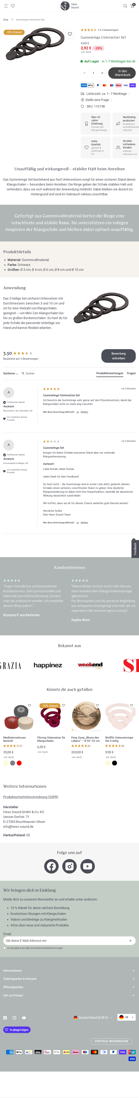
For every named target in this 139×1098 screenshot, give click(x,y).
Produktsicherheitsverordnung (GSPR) (30, 797)
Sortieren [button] (9, 373)
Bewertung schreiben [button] (118, 356)
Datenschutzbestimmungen (49, 948)
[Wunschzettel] (13, 6)
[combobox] (126, 1017)
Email (7, 934)
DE (126, 1017)
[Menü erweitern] (6, 6)
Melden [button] (84, 412)
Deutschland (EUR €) (93, 1017)
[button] (132, 6)
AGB (27, 948)
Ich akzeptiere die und (35, 948)
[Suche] (125, 6)
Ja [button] (77, 412)
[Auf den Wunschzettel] (70, 34)
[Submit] (130, 940)
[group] (22, 353)
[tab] (109, 374)
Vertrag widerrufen (111, 1041)
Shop (5, 19)
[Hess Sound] (69, 5)
